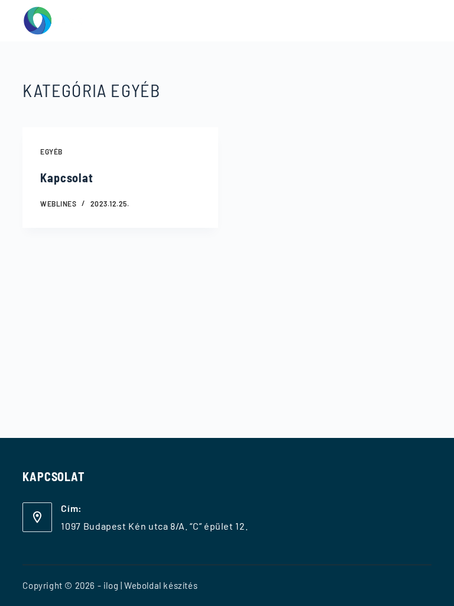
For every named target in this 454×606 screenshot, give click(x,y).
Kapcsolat (66, 177)
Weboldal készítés (160, 585)
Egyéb (51, 151)
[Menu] (426, 20)
